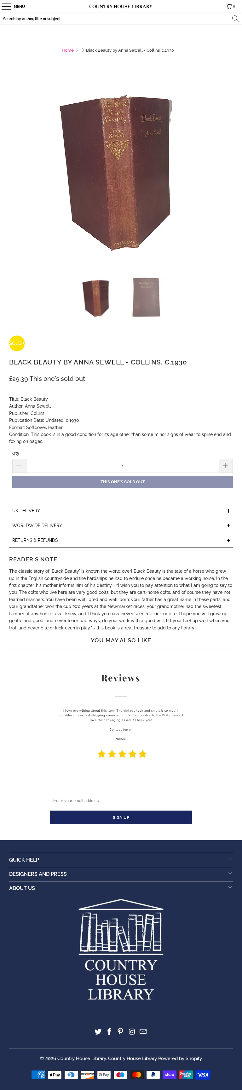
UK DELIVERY (121, 511)
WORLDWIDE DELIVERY (121, 525)
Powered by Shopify (180, 1058)
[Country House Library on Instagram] (132, 1032)
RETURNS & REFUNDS (121, 540)
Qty (15, 453)
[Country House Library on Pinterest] (120, 1032)
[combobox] (121, 19)
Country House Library (81, 1058)
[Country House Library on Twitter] (98, 1032)
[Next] (228, 173)
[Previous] (14, 173)
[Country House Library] (121, 6)
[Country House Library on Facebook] (109, 1032)
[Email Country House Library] (143, 1032)
